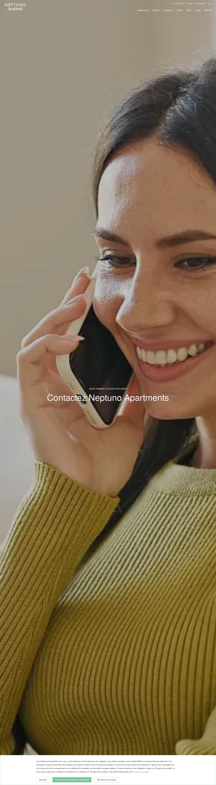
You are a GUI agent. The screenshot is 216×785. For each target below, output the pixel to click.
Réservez (208, 10)
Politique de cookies (141, 771)
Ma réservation (200, 3)
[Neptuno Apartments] (15, 7)
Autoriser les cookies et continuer (72, 780)
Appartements (143, 10)
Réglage (43, 780)
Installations (168, 10)
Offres (188, 10)
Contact (190, 3)
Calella (198, 10)
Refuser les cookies (106, 780)
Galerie (179, 10)
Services (156, 10)
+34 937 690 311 (179, 3)
